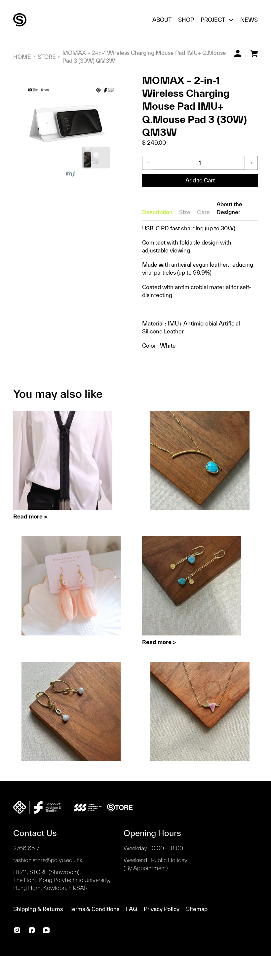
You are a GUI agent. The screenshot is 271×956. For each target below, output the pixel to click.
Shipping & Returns (38, 909)
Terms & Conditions (94, 909)
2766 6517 (26, 848)
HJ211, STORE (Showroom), (61, 880)
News (249, 20)
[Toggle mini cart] (254, 53)
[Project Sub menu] (231, 19)
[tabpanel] (200, 287)
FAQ (131, 909)
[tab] (157, 212)
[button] (120, 83)
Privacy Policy (161, 909)
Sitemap (197, 909)
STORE (47, 57)
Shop (186, 20)
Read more (28, 516)
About (162, 20)
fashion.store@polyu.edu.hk (47, 860)
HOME (22, 57)
